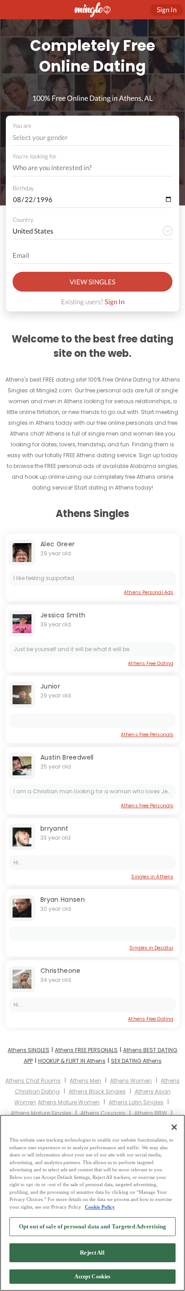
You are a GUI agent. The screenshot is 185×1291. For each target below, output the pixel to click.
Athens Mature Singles (41, 1113)
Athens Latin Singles (136, 1102)
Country (23, 219)
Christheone (60, 970)
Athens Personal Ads (148, 592)
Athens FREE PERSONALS (86, 1050)
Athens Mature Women (69, 1102)
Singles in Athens (152, 876)
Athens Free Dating (150, 663)
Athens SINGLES (28, 1050)
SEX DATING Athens (136, 1061)
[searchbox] (87, 167)
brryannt (54, 828)
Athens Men (85, 1080)
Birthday (23, 188)
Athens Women (131, 1080)
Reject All (92, 1252)
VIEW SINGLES (92, 282)
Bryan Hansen (62, 899)
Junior (50, 686)
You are (22, 125)
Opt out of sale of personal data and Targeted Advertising (92, 1226)
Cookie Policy (100, 1207)
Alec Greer (57, 544)
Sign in (166, 9)
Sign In (114, 301)
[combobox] (93, 137)
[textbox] (92, 137)
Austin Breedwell (67, 757)
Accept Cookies (93, 1276)
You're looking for (35, 156)
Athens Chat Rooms (33, 1080)
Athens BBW (150, 1113)
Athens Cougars (102, 1113)
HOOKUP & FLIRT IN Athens (72, 1061)
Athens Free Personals (147, 734)
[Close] (174, 1127)
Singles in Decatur (151, 948)
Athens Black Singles (97, 1091)
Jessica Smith (63, 615)
